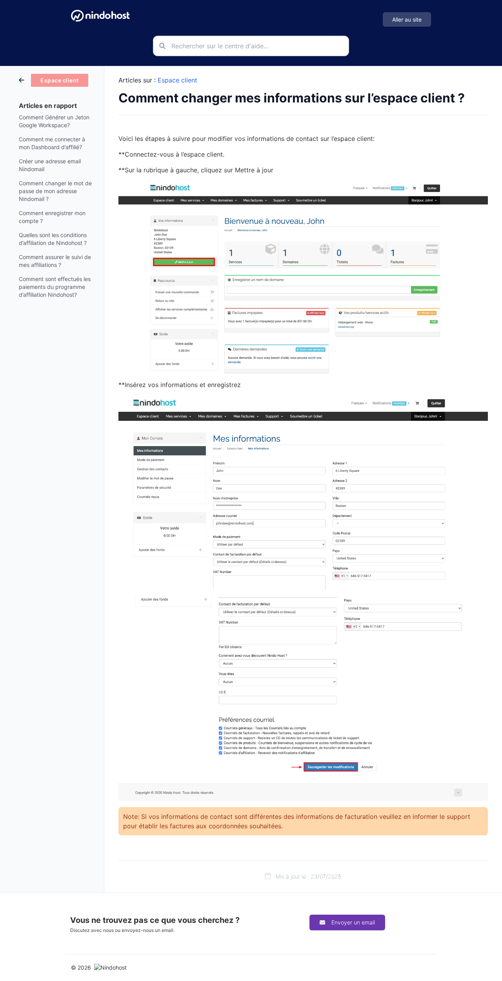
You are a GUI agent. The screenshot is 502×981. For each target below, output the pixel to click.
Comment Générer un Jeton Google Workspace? (54, 121)
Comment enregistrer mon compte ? (52, 217)
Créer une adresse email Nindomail (50, 165)
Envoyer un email (353, 922)
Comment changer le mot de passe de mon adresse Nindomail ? (55, 191)
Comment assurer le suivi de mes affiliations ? (55, 261)
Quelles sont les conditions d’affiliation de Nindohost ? (53, 239)
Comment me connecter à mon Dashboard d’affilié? (52, 143)
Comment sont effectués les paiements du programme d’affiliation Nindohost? (55, 287)
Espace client (177, 80)
